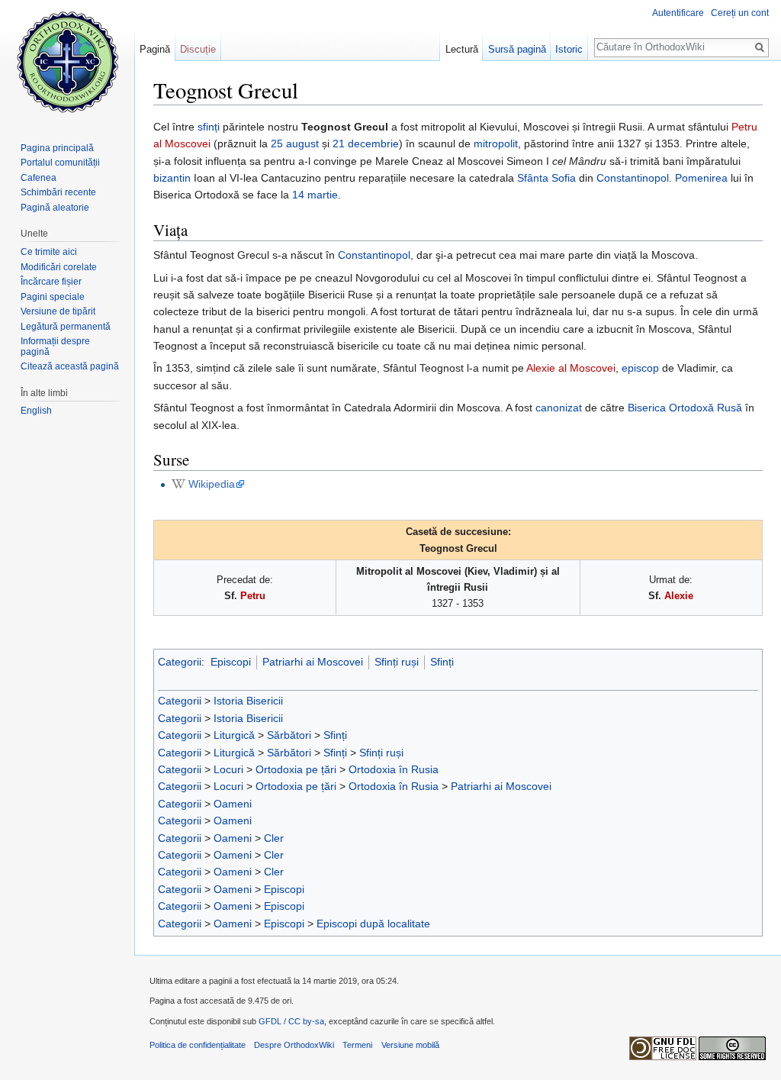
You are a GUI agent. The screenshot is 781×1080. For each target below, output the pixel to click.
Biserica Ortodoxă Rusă (685, 407)
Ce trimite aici (49, 252)
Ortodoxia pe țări (296, 769)
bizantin (172, 178)
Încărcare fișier (51, 281)
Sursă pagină (517, 49)
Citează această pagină (70, 366)
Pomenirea (701, 178)
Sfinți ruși (396, 662)
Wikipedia (211, 484)
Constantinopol (632, 178)
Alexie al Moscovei (570, 368)
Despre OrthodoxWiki (294, 1044)
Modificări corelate (59, 267)
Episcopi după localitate (373, 923)
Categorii (179, 662)
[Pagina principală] (67, 61)
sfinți (209, 127)
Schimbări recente (58, 192)
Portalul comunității (60, 162)
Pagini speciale (53, 297)
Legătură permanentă (66, 326)
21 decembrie (366, 143)
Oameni (233, 804)
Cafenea (38, 177)
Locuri (228, 769)
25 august (295, 143)
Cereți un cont (740, 13)
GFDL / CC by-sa (291, 1021)
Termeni (357, 1044)
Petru (252, 595)
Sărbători (289, 735)
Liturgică (234, 735)
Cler (274, 838)
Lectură (461, 49)
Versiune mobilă (410, 1044)
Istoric (569, 49)
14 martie (315, 195)
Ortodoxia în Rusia (394, 769)
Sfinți (442, 662)
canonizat (558, 407)
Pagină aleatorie (55, 207)
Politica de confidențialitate (197, 1044)
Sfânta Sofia (546, 178)
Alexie (678, 595)
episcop (640, 368)
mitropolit (496, 143)
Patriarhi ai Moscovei (312, 662)
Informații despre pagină (55, 346)
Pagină (155, 49)
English (36, 410)
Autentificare (678, 13)
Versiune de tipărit (58, 311)
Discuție (198, 49)
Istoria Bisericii (248, 701)
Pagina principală (57, 148)
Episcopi (231, 662)
